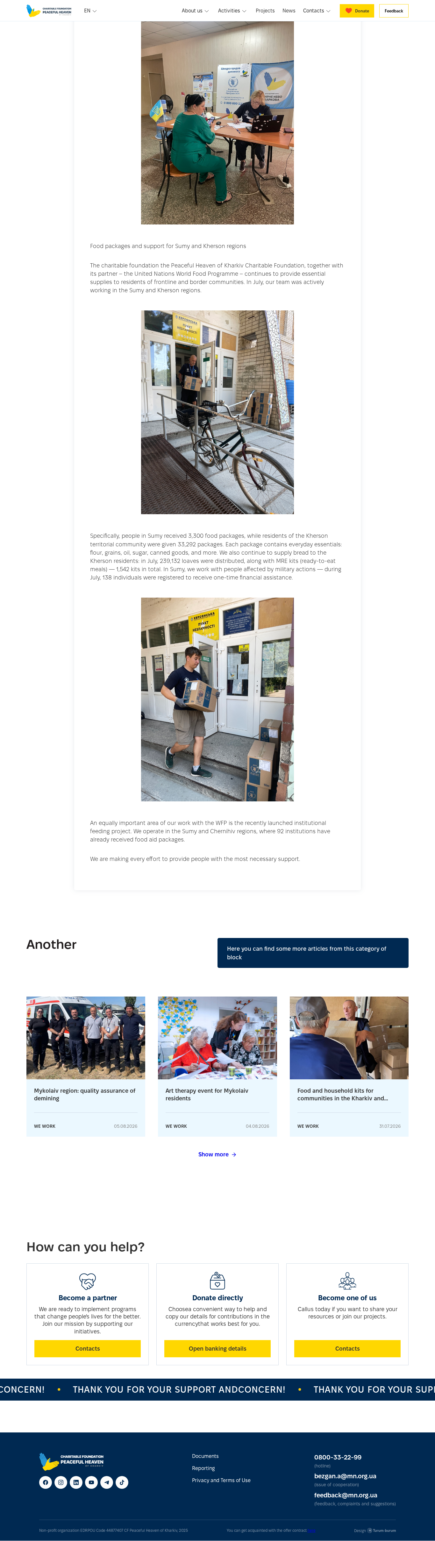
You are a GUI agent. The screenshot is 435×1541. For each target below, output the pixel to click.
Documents (205, 1456)
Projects (265, 10)
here (312, 1530)
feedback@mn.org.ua (345, 1495)
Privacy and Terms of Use (221, 1480)
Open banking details (217, 1349)
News (289, 10)
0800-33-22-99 (337, 1457)
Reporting (203, 1468)
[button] (91, 10)
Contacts (87, 1349)
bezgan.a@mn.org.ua (345, 1476)
